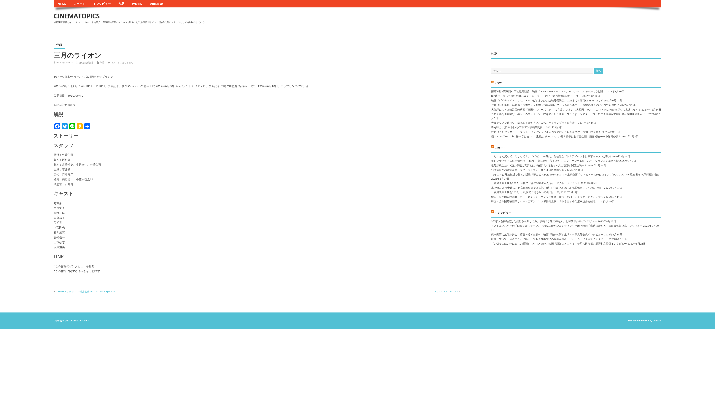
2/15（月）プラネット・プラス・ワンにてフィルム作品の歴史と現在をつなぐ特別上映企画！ (546, 132)
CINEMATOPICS (76, 15)
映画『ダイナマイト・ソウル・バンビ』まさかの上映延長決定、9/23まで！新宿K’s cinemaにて (547, 100)
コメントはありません (122, 62)
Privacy (137, 4)
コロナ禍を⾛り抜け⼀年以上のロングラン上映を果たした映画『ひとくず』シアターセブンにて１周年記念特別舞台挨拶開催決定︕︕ (569, 114)
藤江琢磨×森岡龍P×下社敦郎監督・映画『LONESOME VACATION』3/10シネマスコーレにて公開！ (548, 91)
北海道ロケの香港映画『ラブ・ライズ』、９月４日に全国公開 (527, 170)
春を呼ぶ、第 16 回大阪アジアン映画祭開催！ (518, 127)
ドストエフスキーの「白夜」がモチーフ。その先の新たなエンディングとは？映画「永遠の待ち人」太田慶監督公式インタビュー (566, 225)
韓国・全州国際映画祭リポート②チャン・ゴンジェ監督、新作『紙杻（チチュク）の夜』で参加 (547, 197)
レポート (79, 4)
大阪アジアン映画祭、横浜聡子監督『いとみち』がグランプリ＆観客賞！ (534, 123)
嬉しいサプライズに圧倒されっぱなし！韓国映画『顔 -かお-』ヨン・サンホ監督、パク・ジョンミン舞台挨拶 (555, 160)
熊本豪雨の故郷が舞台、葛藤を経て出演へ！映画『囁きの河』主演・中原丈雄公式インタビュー (547, 234)
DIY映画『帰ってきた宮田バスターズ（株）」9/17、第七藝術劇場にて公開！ (536, 96)
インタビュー (102, 4)
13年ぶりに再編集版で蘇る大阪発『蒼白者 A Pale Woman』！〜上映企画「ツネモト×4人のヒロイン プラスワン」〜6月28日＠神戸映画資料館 (575, 174)
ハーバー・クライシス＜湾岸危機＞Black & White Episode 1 (86, 291)
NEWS (61, 4)
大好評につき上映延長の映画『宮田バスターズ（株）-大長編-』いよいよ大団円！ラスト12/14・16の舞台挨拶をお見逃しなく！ (566, 109)
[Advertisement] (590, 19)
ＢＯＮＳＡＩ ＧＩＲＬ (446, 291)
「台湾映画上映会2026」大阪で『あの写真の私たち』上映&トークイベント (535, 183)
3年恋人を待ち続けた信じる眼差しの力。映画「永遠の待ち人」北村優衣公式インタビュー (544, 221)
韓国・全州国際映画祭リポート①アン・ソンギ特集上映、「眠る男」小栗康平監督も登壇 (543, 201)
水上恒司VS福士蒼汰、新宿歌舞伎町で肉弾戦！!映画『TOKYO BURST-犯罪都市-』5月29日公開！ (547, 187)
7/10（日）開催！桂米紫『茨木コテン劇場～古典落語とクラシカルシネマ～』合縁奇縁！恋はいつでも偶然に (555, 105)
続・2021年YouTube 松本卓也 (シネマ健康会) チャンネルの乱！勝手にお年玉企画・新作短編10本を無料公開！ (556, 136)
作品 (121, 4)
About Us (156, 4)
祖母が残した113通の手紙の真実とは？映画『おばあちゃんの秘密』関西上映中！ (539, 165)
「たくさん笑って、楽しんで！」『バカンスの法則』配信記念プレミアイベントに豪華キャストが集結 (551, 156)
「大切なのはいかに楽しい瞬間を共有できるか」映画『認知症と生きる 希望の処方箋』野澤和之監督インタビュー (559, 243)
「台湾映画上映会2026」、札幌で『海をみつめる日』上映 (525, 192)
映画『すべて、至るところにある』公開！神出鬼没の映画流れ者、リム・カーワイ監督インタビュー (549, 239)
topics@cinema (64, 62)
